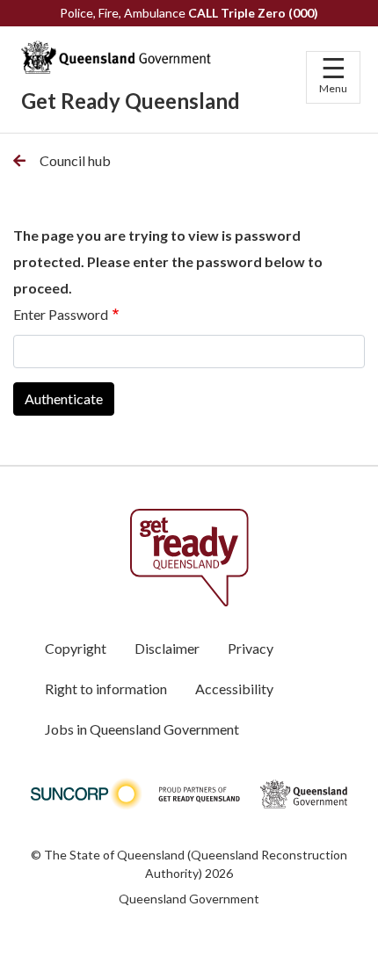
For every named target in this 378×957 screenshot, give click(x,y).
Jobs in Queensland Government (142, 729)
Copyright (75, 648)
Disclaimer (167, 648)
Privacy (250, 648)
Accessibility (234, 688)
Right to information (106, 688)
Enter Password (60, 314)
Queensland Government (189, 898)
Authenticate (64, 398)
